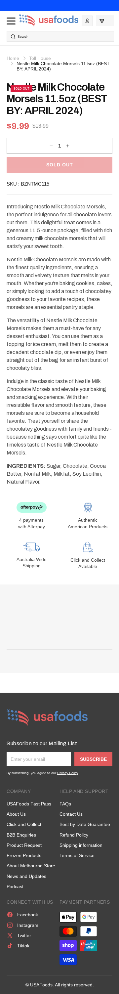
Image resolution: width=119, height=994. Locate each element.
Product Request (24, 845)
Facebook (27, 914)
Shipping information (81, 845)
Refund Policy (74, 835)
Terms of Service (77, 855)
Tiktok (23, 945)
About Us (16, 814)
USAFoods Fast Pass (29, 803)
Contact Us (71, 814)
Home (13, 58)
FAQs (65, 803)
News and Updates (26, 876)
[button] (105, 21)
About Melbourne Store (31, 865)
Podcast (15, 886)
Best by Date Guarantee (85, 824)
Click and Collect (24, 824)
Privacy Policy (67, 773)
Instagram (27, 925)
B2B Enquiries (21, 835)
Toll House (40, 58)
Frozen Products (24, 855)
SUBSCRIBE (93, 759)
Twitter (24, 935)
